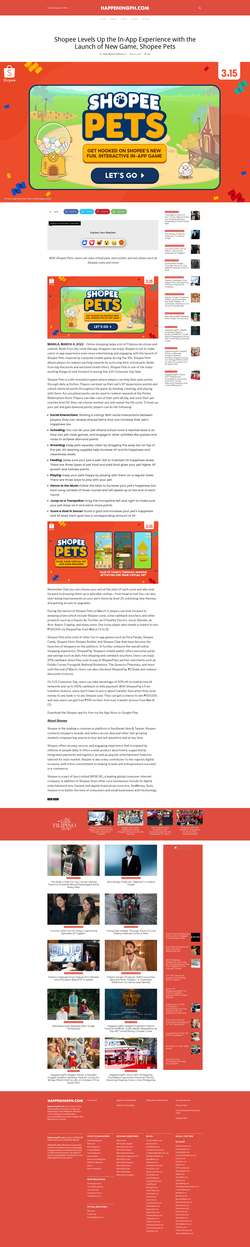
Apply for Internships (125, 1105)
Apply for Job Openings (126, 1100)
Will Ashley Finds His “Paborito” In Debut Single (175, 236)
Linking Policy (181, 1118)
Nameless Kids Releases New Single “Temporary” (177, 317)
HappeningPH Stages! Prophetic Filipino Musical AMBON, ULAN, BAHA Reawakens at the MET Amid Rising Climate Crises (177, 335)
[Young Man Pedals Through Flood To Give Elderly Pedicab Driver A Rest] (195, 264)
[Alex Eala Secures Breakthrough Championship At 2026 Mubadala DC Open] (160, 817)
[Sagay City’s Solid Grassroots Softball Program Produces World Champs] (130, 817)
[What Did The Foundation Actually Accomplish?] (195, 1062)
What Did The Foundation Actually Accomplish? (176, 1061)
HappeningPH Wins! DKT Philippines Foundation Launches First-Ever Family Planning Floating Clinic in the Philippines (176, 380)
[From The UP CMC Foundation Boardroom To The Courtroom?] (195, 1023)
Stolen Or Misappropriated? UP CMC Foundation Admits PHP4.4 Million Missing (177, 992)
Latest (50, 799)
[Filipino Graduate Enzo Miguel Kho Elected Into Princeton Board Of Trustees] (195, 280)
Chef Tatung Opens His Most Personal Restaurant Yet (177, 949)
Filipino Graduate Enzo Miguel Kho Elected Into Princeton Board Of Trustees (177, 283)
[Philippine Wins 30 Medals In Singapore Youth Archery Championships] (190, 817)
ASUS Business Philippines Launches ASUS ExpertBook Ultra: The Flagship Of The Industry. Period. (177, 964)
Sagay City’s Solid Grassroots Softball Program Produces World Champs (130, 830)
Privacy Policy (182, 1105)
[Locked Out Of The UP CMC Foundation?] (195, 1036)
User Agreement (183, 1100)
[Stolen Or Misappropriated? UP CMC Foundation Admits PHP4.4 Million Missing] (195, 992)
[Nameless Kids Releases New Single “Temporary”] (195, 316)
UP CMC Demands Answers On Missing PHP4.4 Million (175, 977)
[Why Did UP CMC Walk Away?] (195, 1049)
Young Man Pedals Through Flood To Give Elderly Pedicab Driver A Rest (177, 266)
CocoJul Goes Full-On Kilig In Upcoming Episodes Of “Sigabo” (175, 250)
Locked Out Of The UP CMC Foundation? (177, 1034)
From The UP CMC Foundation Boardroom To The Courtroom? (177, 1022)
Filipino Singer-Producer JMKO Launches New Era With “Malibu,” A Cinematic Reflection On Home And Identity (177, 301)
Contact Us (92, 1100)
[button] (199, 8)
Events (56, 799)
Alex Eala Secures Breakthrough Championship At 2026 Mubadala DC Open (160, 830)
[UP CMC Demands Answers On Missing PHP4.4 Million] (195, 979)
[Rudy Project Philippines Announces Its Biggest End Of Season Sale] (195, 937)
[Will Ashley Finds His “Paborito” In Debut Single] (195, 234)
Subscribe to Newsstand (157, 1100)
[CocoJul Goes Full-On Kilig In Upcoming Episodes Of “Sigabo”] (195, 249)
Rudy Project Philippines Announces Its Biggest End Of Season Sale (178, 936)
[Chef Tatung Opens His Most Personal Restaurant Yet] (195, 950)
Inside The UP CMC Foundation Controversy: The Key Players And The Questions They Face (176, 1008)
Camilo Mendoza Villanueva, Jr (114, 54)
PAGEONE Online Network (174, 231)
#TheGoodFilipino (171, 212)
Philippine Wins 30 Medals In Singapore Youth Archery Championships (190, 830)
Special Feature (171, 327)
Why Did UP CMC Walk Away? (177, 1047)
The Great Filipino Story (174, 277)
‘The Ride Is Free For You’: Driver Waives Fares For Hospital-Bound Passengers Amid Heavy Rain (177, 219)
